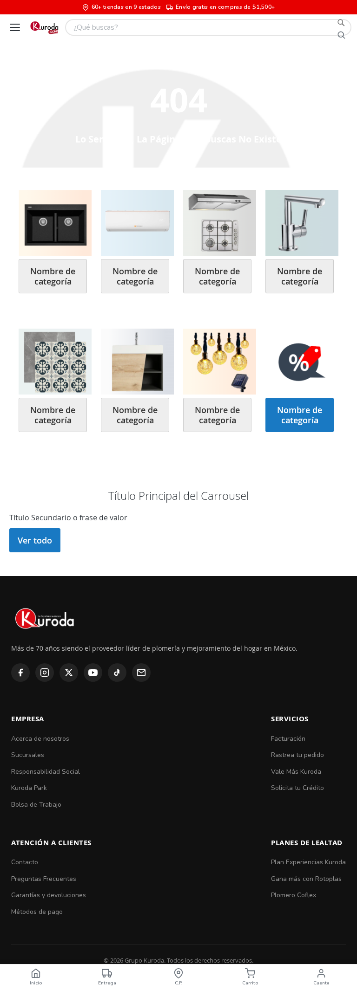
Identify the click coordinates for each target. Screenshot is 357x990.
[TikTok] (117, 672)
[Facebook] (20, 672)
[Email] (141, 672)
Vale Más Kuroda (296, 771)
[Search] (341, 27)
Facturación (288, 738)
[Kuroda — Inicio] (45, 637)
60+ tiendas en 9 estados (126, 7)
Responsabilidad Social (45, 771)
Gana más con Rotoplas (306, 878)
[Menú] (15, 27)
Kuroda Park (29, 787)
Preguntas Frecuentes (43, 878)
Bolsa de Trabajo (36, 804)
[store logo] (44, 27)
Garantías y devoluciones (48, 895)
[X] (69, 672)
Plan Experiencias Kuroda (308, 862)
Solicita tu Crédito (297, 787)
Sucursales (27, 755)
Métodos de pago (37, 911)
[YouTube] (93, 672)
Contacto (24, 862)
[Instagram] (44, 672)
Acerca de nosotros (40, 738)
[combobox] (208, 27)
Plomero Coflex (293, 895)
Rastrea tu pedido (297, 755)
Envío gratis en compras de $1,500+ (225, 7)
